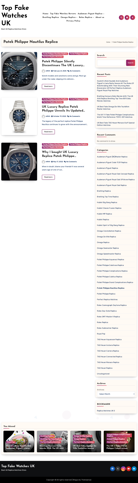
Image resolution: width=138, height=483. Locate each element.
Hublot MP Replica (104, 214)
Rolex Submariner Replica (107, 328)
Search (101, 55)
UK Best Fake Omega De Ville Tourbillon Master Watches (113, 108)
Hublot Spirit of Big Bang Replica (110, 225)
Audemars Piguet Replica (90, 14)
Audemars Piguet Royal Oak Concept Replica (115, 174)
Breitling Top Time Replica (107, 197)
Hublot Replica (103, 220)
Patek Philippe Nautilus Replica (55, 54)
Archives (100, 390)
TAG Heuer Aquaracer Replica (109, 339)
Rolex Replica (86, 17)
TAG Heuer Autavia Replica (108, 345)
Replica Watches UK (105, 411)
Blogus (75, 480)
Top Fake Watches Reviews (63, 14)
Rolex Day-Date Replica (106, 311)
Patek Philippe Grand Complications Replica (115, 282)
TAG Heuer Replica (104, 368)
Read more (48, 86)
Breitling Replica (50, 17)
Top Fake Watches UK (15, 16)
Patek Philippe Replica (78, 54)
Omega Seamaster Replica (108, 248)
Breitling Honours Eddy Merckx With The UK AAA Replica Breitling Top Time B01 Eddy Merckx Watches (115, 98)
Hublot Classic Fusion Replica (109, 208)
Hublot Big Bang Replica (107, 202)
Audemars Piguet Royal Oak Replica (111, 185)
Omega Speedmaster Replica (109, 254)
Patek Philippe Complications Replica (112, 271)
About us (100, 17)
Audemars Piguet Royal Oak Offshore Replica (115, 180)
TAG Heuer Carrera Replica (108, 351)
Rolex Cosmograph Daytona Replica (111, 305)
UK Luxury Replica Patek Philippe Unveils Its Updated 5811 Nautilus (62, 110)
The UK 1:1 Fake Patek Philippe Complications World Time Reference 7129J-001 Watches (115, 116)
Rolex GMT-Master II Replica (108, 317)
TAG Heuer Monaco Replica (108, 362)
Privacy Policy (73, 21)
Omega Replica (68, 17)
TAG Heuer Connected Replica (109, 357)
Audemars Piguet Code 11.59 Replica (112, 162)
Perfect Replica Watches (53, 57)
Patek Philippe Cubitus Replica (109, 277)
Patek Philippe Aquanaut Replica (110, 260)
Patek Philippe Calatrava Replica (110, 265)
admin (48, 71)
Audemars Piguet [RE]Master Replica (112, 157)
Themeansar (86, 480)
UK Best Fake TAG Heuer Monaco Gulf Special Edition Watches (115, 124)
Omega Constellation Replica (109, 231)
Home (45, 14)
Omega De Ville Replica (106, 237)
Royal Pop (101, 334)
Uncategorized (103, 374)
